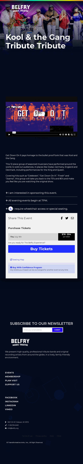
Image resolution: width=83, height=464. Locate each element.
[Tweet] (66, 218)
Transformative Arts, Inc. (18, 442)
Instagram (11, 401)
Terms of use (27, 436)
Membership (12, 376)
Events (9, 372)
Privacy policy (41, 436)
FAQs (59, 436)
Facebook (11, 397)
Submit (57, 330)
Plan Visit (11, 380)
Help (52, 436)
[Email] (72, 218)
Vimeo (8, 409)
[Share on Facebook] (62, 218)
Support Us (12, 384)
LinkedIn (10, 405)
